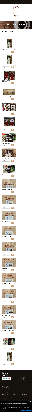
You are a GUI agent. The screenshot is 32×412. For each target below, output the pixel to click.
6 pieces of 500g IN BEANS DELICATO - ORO (8, 362)
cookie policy (17, 405)
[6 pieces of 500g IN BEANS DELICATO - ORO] (9, 356)
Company (13, 374)
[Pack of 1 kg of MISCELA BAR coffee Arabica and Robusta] (9, 246)
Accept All (28, 410)
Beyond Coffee (23, 379)
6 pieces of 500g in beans (6, 158)
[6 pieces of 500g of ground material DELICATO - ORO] (9, 59)
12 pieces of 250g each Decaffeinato (6, 81)
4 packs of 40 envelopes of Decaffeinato (6, 96)
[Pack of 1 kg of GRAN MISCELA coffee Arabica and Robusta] (9, 215)
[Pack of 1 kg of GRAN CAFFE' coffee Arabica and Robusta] (9, 230)
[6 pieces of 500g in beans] (9, 153)
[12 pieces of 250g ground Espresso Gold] (9, 340)
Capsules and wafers (24, 374)
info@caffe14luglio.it (5, 385)
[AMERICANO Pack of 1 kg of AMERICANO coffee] (9, 199)
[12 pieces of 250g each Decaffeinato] (9, 75)
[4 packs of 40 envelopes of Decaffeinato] (9, 90)
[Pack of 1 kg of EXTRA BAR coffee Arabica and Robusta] (9, 324)
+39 (15, 12)
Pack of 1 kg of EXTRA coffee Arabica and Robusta (7, 284)
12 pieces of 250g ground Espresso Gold (8, 346)
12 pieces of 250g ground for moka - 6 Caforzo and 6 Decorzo (8, 127)
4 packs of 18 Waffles (5, 112)
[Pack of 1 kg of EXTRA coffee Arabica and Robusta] (9, 277)
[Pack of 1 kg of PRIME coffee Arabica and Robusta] (9, 262)
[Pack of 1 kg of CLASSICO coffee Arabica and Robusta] (9, 293)
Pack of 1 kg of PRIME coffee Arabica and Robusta (7, 268)
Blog (12, 378)
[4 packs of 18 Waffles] (9, 106)
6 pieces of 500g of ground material (6, 49)
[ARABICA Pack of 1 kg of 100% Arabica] (9, 183)
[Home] (16, 7)
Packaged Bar (23, 377)
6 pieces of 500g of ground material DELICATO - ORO (6, 65)
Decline (23, 410)
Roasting (13, 377)
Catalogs (13, 379)
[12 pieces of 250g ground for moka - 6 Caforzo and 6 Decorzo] (9, 121)
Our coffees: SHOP (24, 372)
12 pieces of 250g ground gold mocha (7, 174)
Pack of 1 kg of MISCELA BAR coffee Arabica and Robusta (8, 252)
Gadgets (22, 378)
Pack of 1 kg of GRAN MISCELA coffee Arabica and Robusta (7, 221)
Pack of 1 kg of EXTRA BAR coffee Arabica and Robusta (8, 331)
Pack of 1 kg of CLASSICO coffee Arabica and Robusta (7, 299)
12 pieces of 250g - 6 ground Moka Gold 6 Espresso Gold (8, 143)
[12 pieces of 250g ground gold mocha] (9, 168)
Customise (3, 410)
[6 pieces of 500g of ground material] (9, 43)
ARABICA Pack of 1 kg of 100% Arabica (7, 190)
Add (12, 51)
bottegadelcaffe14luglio (6, 387)
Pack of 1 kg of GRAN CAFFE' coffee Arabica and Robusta (8, 237)
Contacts (13, 380)
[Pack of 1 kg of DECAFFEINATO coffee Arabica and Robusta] (9, 309)
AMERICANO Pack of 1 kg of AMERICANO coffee (6, 205)
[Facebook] (24, 1)
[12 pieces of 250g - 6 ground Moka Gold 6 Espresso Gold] (9, 137)
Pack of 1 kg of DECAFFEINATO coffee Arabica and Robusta (7, 315)
